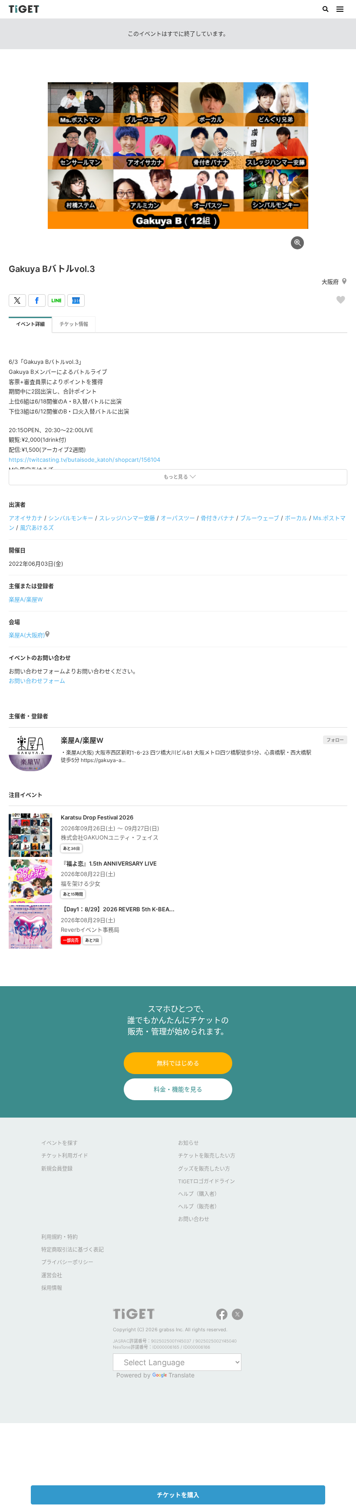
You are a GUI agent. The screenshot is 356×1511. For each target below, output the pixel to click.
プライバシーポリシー (67, 1262)
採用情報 (51, 1288)
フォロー (335, 739)
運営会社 (51, 1275)
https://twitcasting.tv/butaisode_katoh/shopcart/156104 (84, 459)
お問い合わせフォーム (37, 680)
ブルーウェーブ (259, 517)
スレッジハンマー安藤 (127, 517)
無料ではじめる (178, 1063)
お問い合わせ (193, 1219)
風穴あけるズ (37, 527)
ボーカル (296, 517)
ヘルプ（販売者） (199, 1206)
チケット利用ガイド (64, 1155)
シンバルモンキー (70, 517)
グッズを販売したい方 (204, 1168)
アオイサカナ (26, 517)
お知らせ (188, 1143)
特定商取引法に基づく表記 (72, 1249)
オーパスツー (177, 517)
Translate (181, 1375)
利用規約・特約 (59, 1237)
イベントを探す (59, 1143)
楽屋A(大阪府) (27, 634)
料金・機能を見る (178, 1089)
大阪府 (330, 281)
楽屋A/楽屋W (26, 599)
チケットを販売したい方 (206, 1155)
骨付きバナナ (217, 517)
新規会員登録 (57, 1168)
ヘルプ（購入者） (199, 1194)
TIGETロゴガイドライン (206, 1181)
